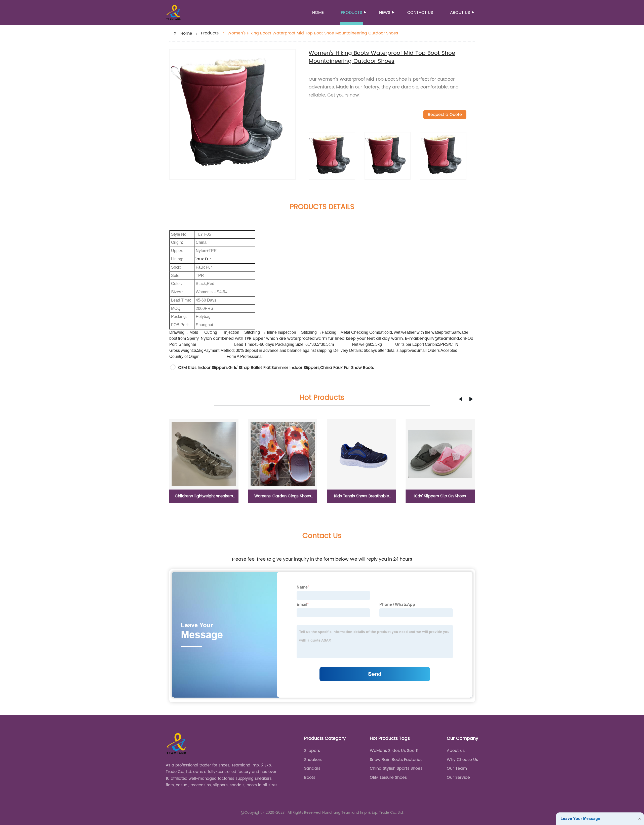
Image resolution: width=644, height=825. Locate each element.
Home (318, 12)
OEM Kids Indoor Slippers (203, 367)
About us (460, 12)
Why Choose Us (462, 759)
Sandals (312, 768)
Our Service (458, 777)
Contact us (420, 12)
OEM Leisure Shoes (388, 777)
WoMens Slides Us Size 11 (394, 751)
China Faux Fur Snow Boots (347, 367)
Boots (309, 777)
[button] (460, 399)
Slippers (312, 751)
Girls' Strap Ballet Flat (249, 367)
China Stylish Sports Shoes (396, 768)
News (384, 12)
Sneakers (313, 760)
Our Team (457, 768)
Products (351, 12)
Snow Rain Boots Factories (396, 760)
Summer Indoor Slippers (295, 367)
